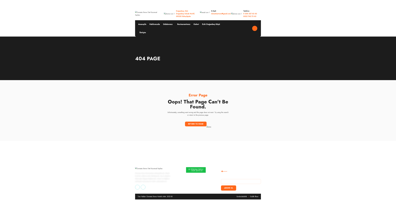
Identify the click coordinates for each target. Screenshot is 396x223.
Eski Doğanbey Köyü (211, 24)
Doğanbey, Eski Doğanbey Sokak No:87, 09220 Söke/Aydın (185, 14)
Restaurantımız (183, 24)
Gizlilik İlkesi (254, 196)
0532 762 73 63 (249, 16)
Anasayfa (142, 24)
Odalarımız (168, 24)
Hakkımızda (154, 24)
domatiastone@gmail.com (221, 13)
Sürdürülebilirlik (242, 196)
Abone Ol (228, 188)
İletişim (143, 32)
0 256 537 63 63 (250, 13)
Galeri (196, 24)
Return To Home (195, 124)
